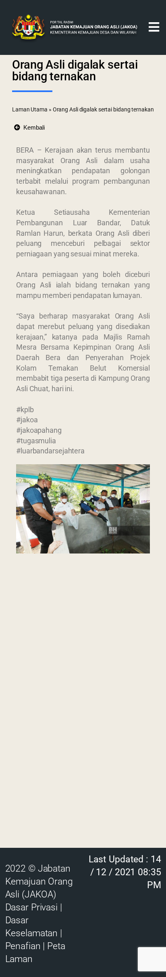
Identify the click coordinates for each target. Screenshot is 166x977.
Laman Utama (30, 109)
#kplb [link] (25, 409)
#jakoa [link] (26, 419)
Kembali (32, 127)
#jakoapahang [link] (39, 430)
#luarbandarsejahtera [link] (50, 451)
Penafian (23, 946)
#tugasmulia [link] (36, 440)
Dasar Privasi (31, 907)
